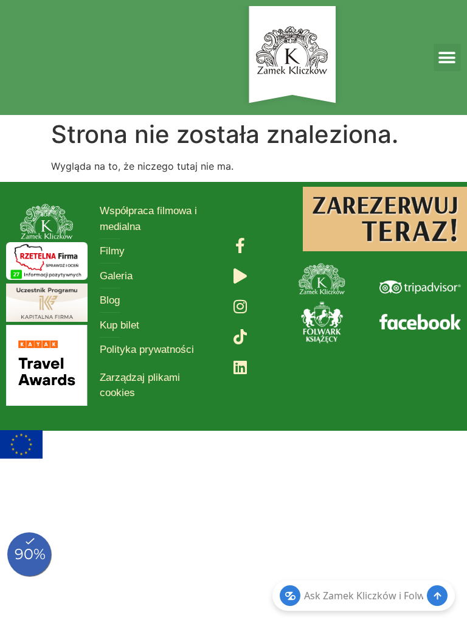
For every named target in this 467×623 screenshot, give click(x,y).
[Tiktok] (240, 337)
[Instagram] (240, 306)
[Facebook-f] (240, 246)
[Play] (240, 276)
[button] (447, 57)
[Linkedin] (240, 367)
